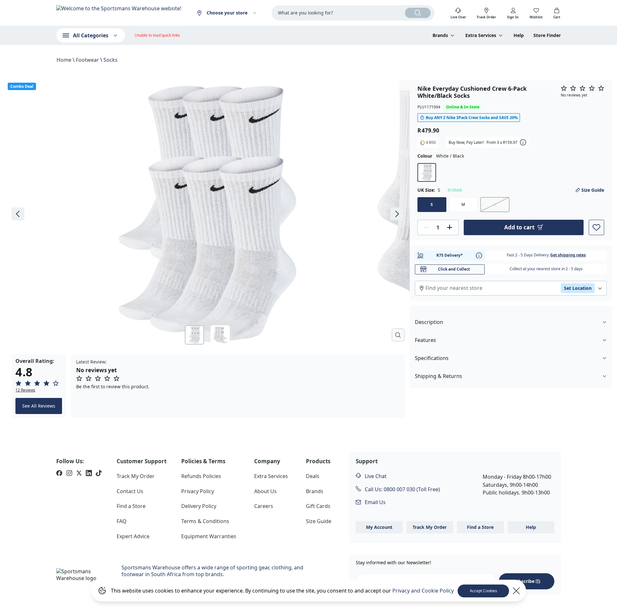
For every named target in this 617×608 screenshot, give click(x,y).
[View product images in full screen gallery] (398, 334)
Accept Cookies (483, 591)
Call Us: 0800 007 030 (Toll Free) (401, 489)
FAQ (122, 521)
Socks (110, 59)
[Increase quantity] (449, 227)
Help (519, 35)
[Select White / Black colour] (426, 172)
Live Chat (375, 476)
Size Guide (592, 190)
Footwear (87, 59)
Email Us (374, 502)
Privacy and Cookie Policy (423, 590)
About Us (265, 491)
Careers (263, 506)
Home (64, 59)
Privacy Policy (197, 491)
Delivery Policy (198, 506)
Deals (312, 476)
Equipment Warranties (208, 536)
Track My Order (136, 476)
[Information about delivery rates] (479, 255)
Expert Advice (133, 536)
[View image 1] (194, 335)
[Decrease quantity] (426, 227)
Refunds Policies (201, 476)
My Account (379, 527)
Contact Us (130, 491)
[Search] (418, 13)
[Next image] (396, 213)
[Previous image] (18, 213)
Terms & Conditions (205, 521)
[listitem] (59, 474)
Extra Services (271, 476)
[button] (38, 386)
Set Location (578, 288)
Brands (314, 491)
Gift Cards (318, 506)
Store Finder (547, 35)
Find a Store (131, 506)
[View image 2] (220, 335)
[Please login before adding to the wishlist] (596, 227)
